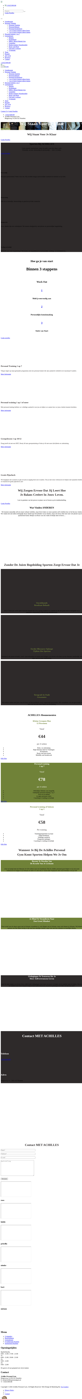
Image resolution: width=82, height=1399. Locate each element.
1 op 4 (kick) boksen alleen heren (19, 30)
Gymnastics (8, 1336)
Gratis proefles (5, 338)
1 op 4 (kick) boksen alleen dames (19, 32)
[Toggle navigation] (1, 18)
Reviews (7, 57)
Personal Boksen (14, 27)
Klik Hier (4, 758)
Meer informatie (6, 410)
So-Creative (64, 1387)
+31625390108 (11, 5)
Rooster (7, 54)
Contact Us (4, 111)
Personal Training (10, 23)
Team (6, 52)
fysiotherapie (9, 21)
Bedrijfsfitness (9, 1338)
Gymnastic (12, 50)
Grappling (12, 43)
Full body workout (15, 48)
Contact (7, 59)
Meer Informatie (6, 374)
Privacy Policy (9, 1390)
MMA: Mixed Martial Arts (17, 41)
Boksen (11, 38)
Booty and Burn (14, 47)
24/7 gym (8, 56)
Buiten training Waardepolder (18, 45)
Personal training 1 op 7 (12, 34)
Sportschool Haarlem (11, 1343)
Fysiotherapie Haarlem (12, 1342)
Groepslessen (9, 36)
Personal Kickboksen (15, 29)
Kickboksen (12, 39)
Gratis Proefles (9, 13)
